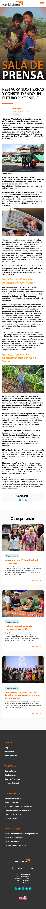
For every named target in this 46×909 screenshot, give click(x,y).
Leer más (35, 580)
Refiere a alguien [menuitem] (10, 818)
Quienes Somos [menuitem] (10, 771)
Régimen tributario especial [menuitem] (15, 845)
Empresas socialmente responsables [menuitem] (18, 806)
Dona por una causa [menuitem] (11, 802)
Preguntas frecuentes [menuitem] (12, 814)
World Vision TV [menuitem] (10, 755)
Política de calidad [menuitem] (11, 841)
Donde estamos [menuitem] (10, 775)
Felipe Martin (16, 108)
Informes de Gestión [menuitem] (12, 783)
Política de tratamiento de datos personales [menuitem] (21, 833)
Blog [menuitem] (6, 747)
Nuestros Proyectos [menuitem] (12, 779)
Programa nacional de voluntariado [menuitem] (17, 810)
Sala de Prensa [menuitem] (9, 751)
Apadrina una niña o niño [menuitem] (13, 798)
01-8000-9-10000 (25, 868)
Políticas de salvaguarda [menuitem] (13, 837)
